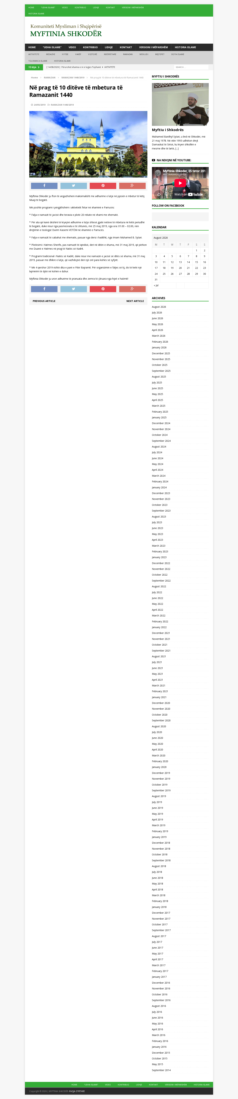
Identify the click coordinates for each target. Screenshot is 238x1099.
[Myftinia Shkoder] (119, 30)
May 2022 (157, 603)
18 (164, 267)
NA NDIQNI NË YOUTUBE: (174, 160)
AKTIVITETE (33, 54)
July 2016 (157, 1011)
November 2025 (161, 359)
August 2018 (159, 866)
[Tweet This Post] (73, 186)
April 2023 (157, 539)
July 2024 (157, 452)
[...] (177, 148)
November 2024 (161, 429)
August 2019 (159, 796)
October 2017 (159, 924)
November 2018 (161, 848)
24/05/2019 (39, 104)
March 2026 (158, 335)
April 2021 (157, 679)
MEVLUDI (144, 54)
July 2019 (157, 802)
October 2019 (159, 784)
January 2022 (159, 627)
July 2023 (157, 522)
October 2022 (159, 574)
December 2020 (161, 703)
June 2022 (157, 598)
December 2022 (161, 563)
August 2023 (159, 516)
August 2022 (159, 586)
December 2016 (161, 982)
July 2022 (157, 592)
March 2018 (158, 895)
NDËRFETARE (110, 54)
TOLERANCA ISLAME (37, 61)
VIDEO (65, 7)
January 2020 (159, 767)
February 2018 (160, 901)
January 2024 (159, 487)
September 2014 (161, 1070)
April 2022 (157, 609)
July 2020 (157, 732)
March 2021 (158, 685)
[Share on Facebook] (44, 186)
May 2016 (157, 1023)
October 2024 (159, 434)
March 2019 (158, 825)
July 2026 (157, 312)
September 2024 (161, 440)
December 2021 (161, 633)
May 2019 (157, 813)
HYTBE (65, 54)
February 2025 (160, 411)
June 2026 (157, 318)
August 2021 (159, 656)
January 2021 (159, 697)
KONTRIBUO (80, 7)
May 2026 (157, 324)
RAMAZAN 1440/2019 (62, 104)
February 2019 (160, 831)
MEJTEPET (160, 54)
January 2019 (159, 837)
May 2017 (157, 953)
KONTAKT (110, 7)
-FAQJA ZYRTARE (77, 1091)
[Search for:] (191, 67)
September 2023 (161, 510)
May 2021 (157, 673)
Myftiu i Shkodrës (168, 129)
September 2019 (161, 790)
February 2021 (160, 691)
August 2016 (159, 1006)
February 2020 (160, 761)
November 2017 (161, 918)
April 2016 (157, 1029)
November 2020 (161, 708)
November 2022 (161, 569)
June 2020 (157, 737)
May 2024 (157, 464)
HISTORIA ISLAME (36, 13)
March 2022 (158, 615)
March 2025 (158, 405)
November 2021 (161, 639)
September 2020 (161, 720)
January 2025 (159, 417)
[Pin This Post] (103, 186)
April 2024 (157, 469)
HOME (31, 7)
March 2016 (158, 1035)
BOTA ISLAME (177, 54)
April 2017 (157, 959)
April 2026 (157, 330)
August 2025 (159, 376)
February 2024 (160, 481)
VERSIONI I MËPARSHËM (133, 7)
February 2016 (160, 1041)
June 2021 (157, 668)
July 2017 (157, 941)
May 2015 (157, 1064)
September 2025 (161, 370)
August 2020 (159, 726)
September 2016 (161, 1000)
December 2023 (161, 493)
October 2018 (159, 854)
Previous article (44, 301)
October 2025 (159, 365)
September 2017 (161, 930)
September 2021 (161, 650)
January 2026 (159, 347)
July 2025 (157, 382)
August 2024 (159, 446)
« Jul (156, 285)
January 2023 (159, 557)
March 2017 (158, 965)
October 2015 (159, 1058)
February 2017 (160, 971)
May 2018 (157, 883)
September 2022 (161, 580)
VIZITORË (92, 54)
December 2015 (161, 1052)
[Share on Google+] (132, 186)
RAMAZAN (128, 54)
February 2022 (160, 621)
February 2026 (160, 341)
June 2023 (157, 528)
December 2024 (161, 423)
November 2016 (161, 988)
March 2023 (158, 545)
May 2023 (157, 534)
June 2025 (157, 388)
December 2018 (161, 842)
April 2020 (157, 749)
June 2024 (157, 458)
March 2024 (158, 475)
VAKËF (78, 54)
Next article (135, 301)
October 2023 (159, 504)
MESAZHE (50, 54)
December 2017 (161, 912)
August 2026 (159, 306)
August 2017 (159, 936)
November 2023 (161, 499)
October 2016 (159, 994)
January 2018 (159, 907)
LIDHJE (96, 7)
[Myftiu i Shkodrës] (180, 123)
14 (188, 262)
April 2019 (157, 819)
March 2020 (158, 755)
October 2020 (159, 714)
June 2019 (157, 807)
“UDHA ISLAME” (48, 7)
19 (172, 267)
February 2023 (160, 551)
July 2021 (157, 662)
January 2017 (159, 976)
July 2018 (157, 872)
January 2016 (159, 1046)
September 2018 (161, 860)
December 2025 (161, 353)
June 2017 (157, 947)
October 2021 (159, 644)
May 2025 (157, 394)
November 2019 (161, 778)
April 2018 (157, 889)
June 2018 (157, 877)
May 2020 (157, 743)
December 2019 (161, 773)
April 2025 (157, 400)
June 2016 (157, 1017)
